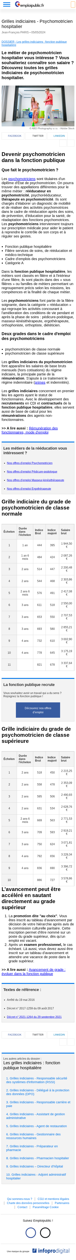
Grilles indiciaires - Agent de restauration (38, 1126)
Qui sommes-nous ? (19, 1198)
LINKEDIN (59, 135)
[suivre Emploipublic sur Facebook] (30, 1232)
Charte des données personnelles (28, 1203)
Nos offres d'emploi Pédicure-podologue (32, 471)
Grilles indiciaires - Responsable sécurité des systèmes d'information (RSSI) (36, 1080)
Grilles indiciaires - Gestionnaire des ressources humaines (33, 1136)
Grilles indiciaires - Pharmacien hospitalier (39, 1158)
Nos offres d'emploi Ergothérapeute (29, 488)
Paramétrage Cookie (46, 1207)
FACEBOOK (14, 135)
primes (40, 382)
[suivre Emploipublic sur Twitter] (45, 1232)
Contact (22, 1207)
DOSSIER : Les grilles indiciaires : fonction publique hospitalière (34, 43)
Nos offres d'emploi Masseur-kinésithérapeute (35, 480)
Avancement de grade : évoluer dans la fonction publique (34, 972)
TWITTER (37, 135)
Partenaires (62, 1203)
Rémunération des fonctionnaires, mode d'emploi (30, 430)
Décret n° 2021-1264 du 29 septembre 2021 (34, 1016)
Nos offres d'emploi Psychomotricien (29, 463)
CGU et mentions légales (53, 1198)
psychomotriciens (22, 179)
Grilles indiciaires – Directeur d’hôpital (36, 1166)
